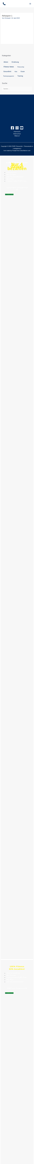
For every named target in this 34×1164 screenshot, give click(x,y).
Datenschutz (17, 133)
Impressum (17, 131)
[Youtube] (21, 128)
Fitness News (9, 67)
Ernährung (15, 62)
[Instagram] (17, 128)
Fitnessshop (20, 67)
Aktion (6, 62)
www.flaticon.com (25, 150)
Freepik (14, 150)
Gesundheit (7, 71)
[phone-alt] (4, 3)
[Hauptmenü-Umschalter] (30, 4)
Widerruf (17, 136)
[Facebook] (12, 128)
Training (20, 76)
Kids (16, 71)
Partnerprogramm (8, 76)
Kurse (23, 71)
